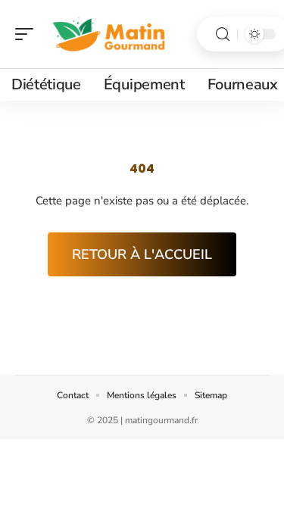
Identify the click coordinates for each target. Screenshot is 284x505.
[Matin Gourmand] (109, 34)
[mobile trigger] (28, 34)
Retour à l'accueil (142, 254)
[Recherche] (222, 34)
